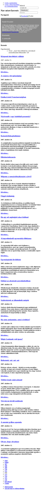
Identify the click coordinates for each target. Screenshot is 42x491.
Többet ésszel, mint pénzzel (11, 380)
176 (6, 480)
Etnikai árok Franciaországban (13, 97)
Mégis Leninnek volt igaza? (12, 339)
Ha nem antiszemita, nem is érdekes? (15, 320)
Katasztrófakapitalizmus (10, 136)
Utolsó (7, 483)
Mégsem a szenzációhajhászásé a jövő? (16, 176)
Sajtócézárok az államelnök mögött (15, 300)
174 (6, 476)
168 (6, 466)
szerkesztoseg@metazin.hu (10, 32)
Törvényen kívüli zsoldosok (12, 401)
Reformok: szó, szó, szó (10, 360)
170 (6, 469)
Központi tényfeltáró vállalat (12, 56)
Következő (8, 482)
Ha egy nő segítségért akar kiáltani (15, 217)
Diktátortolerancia (8, 157)
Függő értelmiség (7, 196)
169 (6, 467)
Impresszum (9, 487)
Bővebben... (5, 72)
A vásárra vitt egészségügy (11, 76)
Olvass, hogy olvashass (10, 442)
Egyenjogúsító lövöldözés (11, 260)
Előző (6, 462)
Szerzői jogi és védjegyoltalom (14, 488)
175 (6, 478)
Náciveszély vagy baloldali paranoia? (16, 116)
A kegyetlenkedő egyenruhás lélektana (16, 238)
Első (6, 460)
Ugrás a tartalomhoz (11, 3)
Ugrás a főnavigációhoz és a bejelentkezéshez (12, 5)
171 (6, 471)
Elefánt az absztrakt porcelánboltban (15, 281)
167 (6, 464)
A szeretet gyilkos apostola (11, 422)
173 (6, 474)
